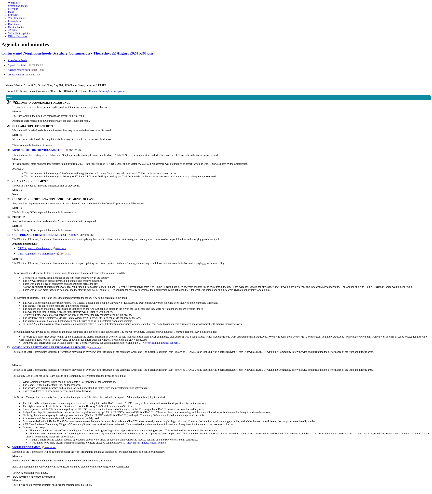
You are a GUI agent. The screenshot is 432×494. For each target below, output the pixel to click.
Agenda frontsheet (25, 65)
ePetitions (13, 30)
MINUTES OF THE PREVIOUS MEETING (46, 150)
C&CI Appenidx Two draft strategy (44, 253)
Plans (11, 11)
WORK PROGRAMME (34, 447)
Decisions (13, 24)
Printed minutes (24, 74)
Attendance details (17, 60)
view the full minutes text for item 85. (147, 442)
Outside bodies (16, 27)
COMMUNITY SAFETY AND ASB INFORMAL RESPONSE (56, 347)
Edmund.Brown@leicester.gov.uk (107, 91)
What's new (14, 2)
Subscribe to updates (19, 33)
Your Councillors (17, 18)
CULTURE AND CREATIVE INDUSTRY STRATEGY (53, 234)
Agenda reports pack (26, 69)
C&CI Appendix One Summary (42, 248)
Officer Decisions (17, 36)
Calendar (13, 15)
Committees (14, 21)
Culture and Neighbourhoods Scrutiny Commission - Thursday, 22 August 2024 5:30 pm (77, 53)
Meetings (13, 8)
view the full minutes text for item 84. (162, 342)
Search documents (18, 5)
